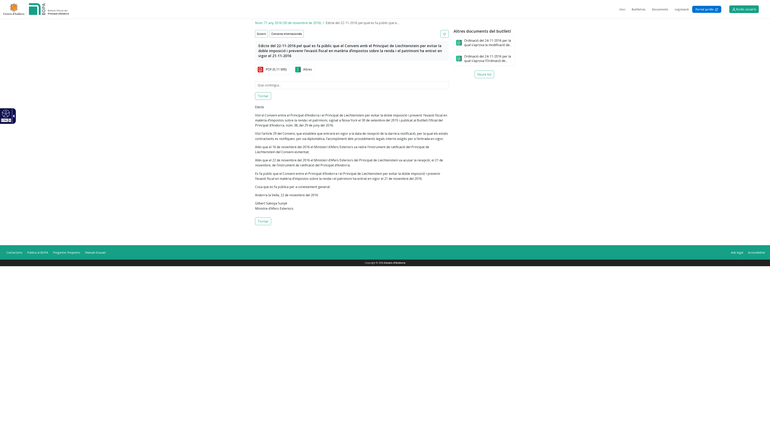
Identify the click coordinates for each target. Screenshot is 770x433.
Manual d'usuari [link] (95, 252)
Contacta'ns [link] (14, 252)
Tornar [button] (263, 96)
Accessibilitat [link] (756, 252)
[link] (5, 113)
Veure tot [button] (484, 74)
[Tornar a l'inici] (36, 9)
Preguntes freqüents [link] (66, 252)
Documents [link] (660, 9)
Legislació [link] (682, 9)
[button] (444, 34)
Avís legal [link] (737, 252)
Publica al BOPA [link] (37, 252)
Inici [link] (622, 9)
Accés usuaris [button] (746, 9)
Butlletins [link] (638, 9)
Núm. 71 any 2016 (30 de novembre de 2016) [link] (288, 23)
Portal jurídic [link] (705, 9)
